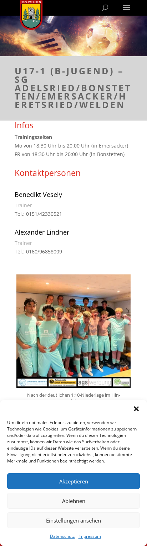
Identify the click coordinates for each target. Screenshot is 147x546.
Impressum (89, 536)
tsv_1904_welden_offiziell (72, 281)
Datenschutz (62, 536)
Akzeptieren (73, 481)
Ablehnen (73, 500)
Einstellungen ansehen (73, 520)
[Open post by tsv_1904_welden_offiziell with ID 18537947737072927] (73, 331)
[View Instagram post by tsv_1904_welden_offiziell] (123, 379)
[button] (136, 408)
